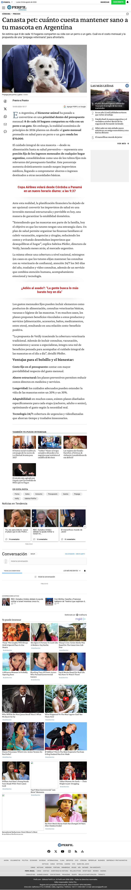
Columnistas (15, 860)
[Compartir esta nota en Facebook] (5, 101)
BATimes (85, 867)
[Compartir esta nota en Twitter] (5, 109)
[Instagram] (69, 851)
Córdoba (83, 860)
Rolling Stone (75, 871)
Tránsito (101, 874)
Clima (62, 860)
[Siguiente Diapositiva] (84, 526)
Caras (52, 864)
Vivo (73, 864)
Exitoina (60, 864)
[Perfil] (65, 846)
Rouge (74, 867)
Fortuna (56, 867)
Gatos (27, 494)
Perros (17, 494)
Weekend (48, 867)
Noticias (45, 864)
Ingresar (105, 2)
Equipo (74, 874)
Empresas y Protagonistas (117, 860)
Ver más (121, 143)
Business (101, 860)
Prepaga (77, 494)
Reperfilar (92, 860)
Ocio (76, 860)
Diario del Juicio (83, 864)
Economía (33, 860)
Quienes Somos (42, 874)
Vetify (17, 498)
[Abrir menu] (3, 8)
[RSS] (76, 851)
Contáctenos (55, 874)
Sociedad (42, 860)
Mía (79, 867)
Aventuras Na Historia (59, 871)
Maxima (103, 871)
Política (25, 860)
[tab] (12, 571)
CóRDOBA (6, 14)
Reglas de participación (87, 874)
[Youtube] (62, 851)
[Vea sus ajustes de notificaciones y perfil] (127, 2)
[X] (55, 851)
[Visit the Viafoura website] (81, 615)
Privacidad (66, 874)
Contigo (46, 871)
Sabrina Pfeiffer (30, 498)
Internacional (52, 860)
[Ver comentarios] (127, 14)
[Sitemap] (82, 851)
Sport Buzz (87, 871)
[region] (44, 584)
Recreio (96, 871)
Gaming (67, 864)
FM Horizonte (95, 867)
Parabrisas (66, 867)
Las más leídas (102, 85)
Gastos (65, 494)
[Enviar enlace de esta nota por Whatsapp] (5, 116)
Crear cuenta (80, 554)
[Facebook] (48, 851)
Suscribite (118, 2)
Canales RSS (30, 874)
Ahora (6, 860)
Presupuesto (52, 494)
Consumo (38, 494)
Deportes (69, 860)
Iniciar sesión (69, 554)
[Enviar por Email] (5, 124)
